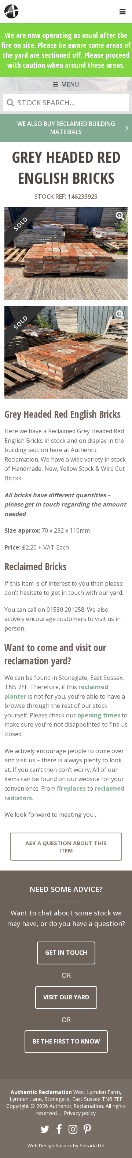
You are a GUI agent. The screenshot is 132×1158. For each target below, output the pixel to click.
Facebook (59, 1130)
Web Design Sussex (49, 1145)
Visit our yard (66, 997)
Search (10, 102)
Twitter (45, 1130)
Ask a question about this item (66, 846)
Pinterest (87, 1130)
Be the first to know (66, 1041)
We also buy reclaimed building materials (66, 128)
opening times (98, 715)
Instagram (73, 1130)
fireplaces (71, 788)
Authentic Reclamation (11, 11)
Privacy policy (80, 1112)
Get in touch (66, 953)
